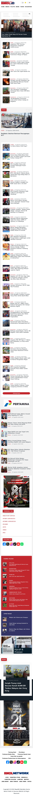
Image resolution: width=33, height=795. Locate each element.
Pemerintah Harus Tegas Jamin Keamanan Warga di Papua (19, 54)
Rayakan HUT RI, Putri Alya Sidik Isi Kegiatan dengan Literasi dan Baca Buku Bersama (20, 277)
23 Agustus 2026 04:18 (21, 144)
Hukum (12, 244)
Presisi (12, 293)
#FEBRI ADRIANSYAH (9, 519)
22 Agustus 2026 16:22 (20, 365)
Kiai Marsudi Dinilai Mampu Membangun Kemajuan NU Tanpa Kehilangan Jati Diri (18, 460)
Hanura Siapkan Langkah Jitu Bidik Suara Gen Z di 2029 (19, 182)
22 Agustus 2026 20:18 (20, 302)
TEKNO (22, 7)
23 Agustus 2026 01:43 (20, 190)
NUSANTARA (28, 7)
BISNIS (17, 7)
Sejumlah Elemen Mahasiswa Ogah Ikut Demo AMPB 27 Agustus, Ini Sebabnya (19, 220)
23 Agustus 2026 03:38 (22, 153)
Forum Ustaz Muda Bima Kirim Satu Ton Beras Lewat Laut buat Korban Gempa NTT (20, 156)
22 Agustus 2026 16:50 (20, 356)
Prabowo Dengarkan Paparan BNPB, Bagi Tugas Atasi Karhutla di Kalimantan (20, 256)
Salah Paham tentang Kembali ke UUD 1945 (18, 624)
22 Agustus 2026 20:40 (21, 293)
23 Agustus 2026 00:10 (20, 217)
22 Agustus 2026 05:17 (17, 463)
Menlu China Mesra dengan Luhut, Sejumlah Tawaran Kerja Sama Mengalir (19, 202)
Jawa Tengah (14, 781)
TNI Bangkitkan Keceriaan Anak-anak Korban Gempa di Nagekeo (19, 100)
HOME (3, 7)
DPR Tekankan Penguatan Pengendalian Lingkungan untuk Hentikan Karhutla (20, 238)
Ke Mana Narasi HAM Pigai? (18, 146)
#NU (4, 533)
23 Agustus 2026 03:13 (20, 162)
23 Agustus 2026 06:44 (20, 52)
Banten (26, 779)
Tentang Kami (12, 752)
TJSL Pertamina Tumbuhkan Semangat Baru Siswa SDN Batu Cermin (20, 91)
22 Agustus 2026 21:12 (22, 274)
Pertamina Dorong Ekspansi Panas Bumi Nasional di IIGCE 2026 (19, 350)
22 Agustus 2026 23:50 (22, 226)
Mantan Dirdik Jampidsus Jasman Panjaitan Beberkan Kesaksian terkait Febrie (19, 469)
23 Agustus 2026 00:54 (20, 199)
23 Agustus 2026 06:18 (22, 61)
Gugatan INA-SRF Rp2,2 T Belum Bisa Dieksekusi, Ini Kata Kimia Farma (20, 341)
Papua (29, 781)
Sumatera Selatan (10, 779)
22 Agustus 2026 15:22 (22, 374)
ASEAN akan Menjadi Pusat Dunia (17, 593)
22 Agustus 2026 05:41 (17, 435)
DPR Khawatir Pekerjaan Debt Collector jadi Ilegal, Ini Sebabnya (19, 193)
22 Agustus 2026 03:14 (17, 426)
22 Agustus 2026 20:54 (20, 284)
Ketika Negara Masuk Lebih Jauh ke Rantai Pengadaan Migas (20, 358)
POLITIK (12, 7)
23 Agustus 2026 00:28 (22, 208)
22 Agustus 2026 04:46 (17, 444)
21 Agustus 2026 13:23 (17, 453)
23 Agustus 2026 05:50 (21, 70)
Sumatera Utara (15, 777)
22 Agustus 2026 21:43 (20, 253)
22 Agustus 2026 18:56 (20, 347)
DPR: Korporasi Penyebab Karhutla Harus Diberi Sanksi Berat (19, 368)
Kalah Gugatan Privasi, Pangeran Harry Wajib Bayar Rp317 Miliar (18, 582)
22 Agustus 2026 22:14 (20, 244)
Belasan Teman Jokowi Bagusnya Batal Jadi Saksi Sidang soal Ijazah (19, 423)
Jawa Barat (5, 781)
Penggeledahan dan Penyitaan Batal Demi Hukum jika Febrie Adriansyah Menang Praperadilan (19, 314)
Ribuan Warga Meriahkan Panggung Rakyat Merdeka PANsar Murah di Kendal (18, 229)
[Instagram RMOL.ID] (11, 544)
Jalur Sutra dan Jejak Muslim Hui (20, 71)
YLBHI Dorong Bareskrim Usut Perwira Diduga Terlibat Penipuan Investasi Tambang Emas (19, 248)
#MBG (4, 530)
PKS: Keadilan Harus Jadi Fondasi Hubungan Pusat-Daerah (18, 165)
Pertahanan (13, 97)
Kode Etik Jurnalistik (16, 756)
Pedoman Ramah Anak (24, 754)
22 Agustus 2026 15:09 (20, 384)
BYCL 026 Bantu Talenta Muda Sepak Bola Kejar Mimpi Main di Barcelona (20, 174)
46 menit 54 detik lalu (10, 32)
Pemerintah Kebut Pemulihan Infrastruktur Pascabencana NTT (20, 322)
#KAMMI (5, 524)
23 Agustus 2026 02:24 (20, 180)
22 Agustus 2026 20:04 (21, 311)
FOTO (4, 109)
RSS (29, 758)
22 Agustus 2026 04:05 (17, 472)
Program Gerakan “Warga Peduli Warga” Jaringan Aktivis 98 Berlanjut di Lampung (20, 211)
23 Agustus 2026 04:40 (23, 97)
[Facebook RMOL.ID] (4, 544)
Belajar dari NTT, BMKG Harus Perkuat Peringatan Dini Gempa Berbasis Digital (20, 305)
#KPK (4, 527)
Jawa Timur (22, 781)
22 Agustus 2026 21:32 (20, 265)
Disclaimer (22, 752)
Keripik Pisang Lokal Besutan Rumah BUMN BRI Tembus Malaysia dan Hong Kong (16, 687)
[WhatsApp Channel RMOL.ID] (21, 544)
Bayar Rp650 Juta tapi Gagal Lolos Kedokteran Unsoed (18, 432)
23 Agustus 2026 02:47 (23, 171)
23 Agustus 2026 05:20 (22, 79)
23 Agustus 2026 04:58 (22, 88)
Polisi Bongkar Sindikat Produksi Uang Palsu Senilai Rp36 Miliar (20, 295)
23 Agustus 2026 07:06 (20, 42)
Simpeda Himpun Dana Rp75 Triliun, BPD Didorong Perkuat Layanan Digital (19, 268)
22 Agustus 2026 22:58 (20, 235)
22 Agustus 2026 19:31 (20, 320)
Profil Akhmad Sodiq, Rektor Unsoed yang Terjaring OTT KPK (19, 414)
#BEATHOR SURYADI (9, 516)
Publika (12, 70)
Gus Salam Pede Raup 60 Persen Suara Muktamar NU (14, 35)
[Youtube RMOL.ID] (18, 544)
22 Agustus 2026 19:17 (22, 329)
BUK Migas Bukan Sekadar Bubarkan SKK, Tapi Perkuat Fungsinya (19, 450)
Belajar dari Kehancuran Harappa (18, 617)
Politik (3, 32)
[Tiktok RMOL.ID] (14, 544)
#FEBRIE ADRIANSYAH (9, 521)
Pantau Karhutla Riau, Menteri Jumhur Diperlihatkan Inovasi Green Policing (19, 377)
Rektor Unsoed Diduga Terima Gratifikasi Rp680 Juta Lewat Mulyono (19, 441)
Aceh (7, 777)
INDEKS (7, 7)
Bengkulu (24, 777)
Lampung (20, 779)
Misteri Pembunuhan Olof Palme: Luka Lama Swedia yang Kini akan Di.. (18, 600)
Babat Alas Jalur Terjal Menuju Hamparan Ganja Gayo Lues (19, 606)
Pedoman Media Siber (8, 754)
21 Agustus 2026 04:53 (12, 130)
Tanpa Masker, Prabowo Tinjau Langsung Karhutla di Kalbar (19, 386)
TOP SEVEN (6, 411)
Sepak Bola (13, 171)
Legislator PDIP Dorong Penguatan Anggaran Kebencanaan (17, 45)
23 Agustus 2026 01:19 (13, 680)
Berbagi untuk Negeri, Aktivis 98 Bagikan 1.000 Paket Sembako (20, 331)
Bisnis (11, 265)
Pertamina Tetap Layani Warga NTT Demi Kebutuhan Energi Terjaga (19, 64)
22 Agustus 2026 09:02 (17, 417)
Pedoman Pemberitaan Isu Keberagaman (14, 758)
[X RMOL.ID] (7, 544)
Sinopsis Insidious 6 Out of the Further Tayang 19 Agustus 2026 (18, 588)
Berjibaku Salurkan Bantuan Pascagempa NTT (15, 134)
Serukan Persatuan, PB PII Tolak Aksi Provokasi (20, 286)
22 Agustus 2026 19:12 (19, 338)
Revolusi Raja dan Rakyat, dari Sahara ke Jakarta (19, 630)
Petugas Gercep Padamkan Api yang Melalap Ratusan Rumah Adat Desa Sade (19, 82)
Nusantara (12, 61)
